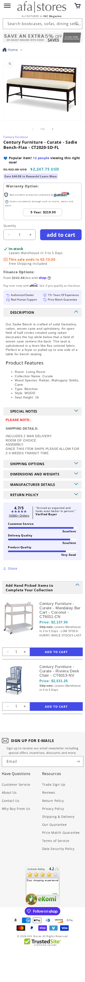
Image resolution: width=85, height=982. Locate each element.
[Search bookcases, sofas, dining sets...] (77, 24)
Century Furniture (15, 137)
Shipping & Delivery (58, 816)
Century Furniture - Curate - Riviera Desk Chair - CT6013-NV (59, 671)
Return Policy (53, 800)
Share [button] (12, 568)
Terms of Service (56, 841)
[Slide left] (33, 129)
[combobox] (42, 24)
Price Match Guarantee (61, 832)
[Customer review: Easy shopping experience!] (43, 885)
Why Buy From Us (16, 808)
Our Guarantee (54, 824)
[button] (77, 5)
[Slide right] (53, 129)
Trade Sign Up (54, 784)
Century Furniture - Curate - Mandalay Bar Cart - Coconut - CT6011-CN (60, 610)
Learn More (48, 176)
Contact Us (10, 800)
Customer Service (16, 784)
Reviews (48, 792)
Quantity (9, 226)
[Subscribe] (78, 761)
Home (13, 49)
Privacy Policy (53, 808)
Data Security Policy (58, 849)
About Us (9, 792)
